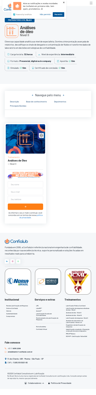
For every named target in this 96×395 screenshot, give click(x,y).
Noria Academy (41, 326)
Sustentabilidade (11, 313)
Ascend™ (39, 311)
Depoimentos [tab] (60, 101)
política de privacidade (31, 216)
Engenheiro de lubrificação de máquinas (75, 325)
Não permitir (45, 14)
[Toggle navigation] (91, 3)
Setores (8, 311)
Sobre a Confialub (12, 308)
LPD (37, 305)
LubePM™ (39, 308)
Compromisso (10, 316)
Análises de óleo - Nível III (74, 315)
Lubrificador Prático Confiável (76, 305)
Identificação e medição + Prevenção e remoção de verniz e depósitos (78, 330)
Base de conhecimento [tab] (36, 101)
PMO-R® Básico (70, 333)
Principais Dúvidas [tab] (18, 105)
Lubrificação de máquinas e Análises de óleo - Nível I (77, 309)
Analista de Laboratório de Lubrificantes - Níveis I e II (74, 321)
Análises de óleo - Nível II (73, 312)
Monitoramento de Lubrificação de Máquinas (47, 318)
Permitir (58, 14)
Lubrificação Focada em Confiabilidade (44, 314)
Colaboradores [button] (35, 383)
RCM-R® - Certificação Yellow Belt (76, 336)
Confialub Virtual (41, 329)
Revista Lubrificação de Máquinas (17, 305)
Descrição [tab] (14, 101)
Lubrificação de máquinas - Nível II (77, 318)
